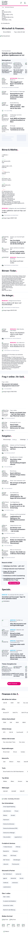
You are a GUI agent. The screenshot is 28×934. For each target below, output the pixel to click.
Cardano (23, 752)
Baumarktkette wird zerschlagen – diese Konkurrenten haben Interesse (16, 96)
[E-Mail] (21, 3)
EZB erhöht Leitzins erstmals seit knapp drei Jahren (19, 675)
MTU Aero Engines (6, 202)
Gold (4, 761)
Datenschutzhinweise (8, 824)
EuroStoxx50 (20, 732)
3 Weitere (5, 155)
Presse (16, 811)
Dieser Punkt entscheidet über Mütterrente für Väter (17, 426)
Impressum (6, 819)
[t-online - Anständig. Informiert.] (6, 2)
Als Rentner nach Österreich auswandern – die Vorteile (17, 529)
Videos (5, 855)
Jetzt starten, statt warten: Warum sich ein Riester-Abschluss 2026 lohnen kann (18, 656)
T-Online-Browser (7, 846)
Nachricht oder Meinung (9, 909)
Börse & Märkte (7, 32)
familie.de (5, 882)
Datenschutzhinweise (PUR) (10, 828)
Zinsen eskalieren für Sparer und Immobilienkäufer (11, 304)
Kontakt (13, 815)
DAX (18, 702)
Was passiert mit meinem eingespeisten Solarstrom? (10, 385)
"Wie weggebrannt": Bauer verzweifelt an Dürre (16, 83)
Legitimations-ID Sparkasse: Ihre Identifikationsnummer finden (17, 519)
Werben (5, 815)
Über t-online (6, 896)
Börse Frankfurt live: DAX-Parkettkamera (13, 771)
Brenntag (4, 199)
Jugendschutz (18, 837)
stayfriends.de (7, 887)
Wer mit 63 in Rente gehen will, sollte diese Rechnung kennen (18, 71)
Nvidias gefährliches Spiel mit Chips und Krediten (14, 211)
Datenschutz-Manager (9, 832)
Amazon (20, 781)
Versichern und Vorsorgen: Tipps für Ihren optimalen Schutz (13, 597)
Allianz (12, 781)
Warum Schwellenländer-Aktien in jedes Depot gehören (17, 334)
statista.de (15, 882)
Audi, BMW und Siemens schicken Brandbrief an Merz (18, 120)
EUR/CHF (5, 791)
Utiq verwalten (6, 837)
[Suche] (18, 3)
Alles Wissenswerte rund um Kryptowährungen (18, 624)
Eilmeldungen (16, 859)
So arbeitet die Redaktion (9, 901)
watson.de (18, 874)
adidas (3, 195)
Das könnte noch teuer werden (16, 262)
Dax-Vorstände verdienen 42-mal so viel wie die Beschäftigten (18, 242)
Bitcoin (15, 752)
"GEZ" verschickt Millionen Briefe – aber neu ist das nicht (17, 106)
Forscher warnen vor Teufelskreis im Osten (17, 129)
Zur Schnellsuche (5, 23)
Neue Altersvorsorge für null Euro (18, 448)
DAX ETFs (15, 712)
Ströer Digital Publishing (9, 806)
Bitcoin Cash (6, 752)
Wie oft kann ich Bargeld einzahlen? (18, 483)
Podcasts (15, 851)
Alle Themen (6, 859)
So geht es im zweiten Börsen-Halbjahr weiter (17, 252)
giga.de (5, 878)
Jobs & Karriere (7, 811)
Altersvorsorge (7, 439)
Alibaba (5, 781)
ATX (4, 732)
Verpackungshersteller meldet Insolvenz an (8, 674)
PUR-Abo (18, 846)
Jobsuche (5, 864)
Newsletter (6, 851)
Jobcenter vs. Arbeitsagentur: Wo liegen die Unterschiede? (18, 496)
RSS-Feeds (13, 855)
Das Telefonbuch (7, 874)
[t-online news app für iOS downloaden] (5, 920)
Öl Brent (11, 761)
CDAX (12, 702)
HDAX (17, 722)
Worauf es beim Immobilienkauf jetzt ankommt (16, 635)
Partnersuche (15, 864)
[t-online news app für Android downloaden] (12, 920)
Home (3, 7)
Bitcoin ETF (6, 712)
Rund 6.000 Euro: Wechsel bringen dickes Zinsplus (17, 474)
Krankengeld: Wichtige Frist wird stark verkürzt (7, 71)
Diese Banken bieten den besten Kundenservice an (17, 345)
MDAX (24, 722)
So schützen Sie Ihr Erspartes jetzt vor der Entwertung (17, 506)
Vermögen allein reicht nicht (17, 645)
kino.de (21, 878)
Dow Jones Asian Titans (9, 742)
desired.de (13, 878)
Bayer (3, 200)
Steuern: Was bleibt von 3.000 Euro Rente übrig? (17, 552)
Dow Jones (22, 742)
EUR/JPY (22, 791)
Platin (18, 761)
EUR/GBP (14, 791)
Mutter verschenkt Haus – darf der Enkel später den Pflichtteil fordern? (18, 414)
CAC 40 (5, 702)
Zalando (4, 194)
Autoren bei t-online (8, 905)
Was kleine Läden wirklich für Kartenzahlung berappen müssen (18, 461)
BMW (3, 196)
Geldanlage (23, 439)
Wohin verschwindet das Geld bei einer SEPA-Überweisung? (18, 541)
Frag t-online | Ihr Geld (19, 32)
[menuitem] (25, 3)
